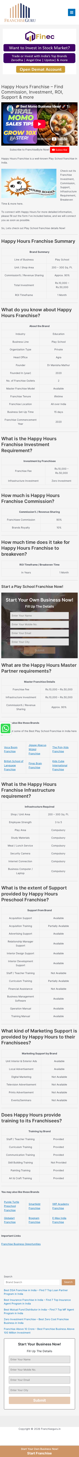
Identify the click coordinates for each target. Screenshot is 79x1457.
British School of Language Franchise (13, 765)
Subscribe (61, 149)
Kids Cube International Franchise (59, 765)
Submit (39, 650)
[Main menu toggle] (72, 12)
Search (8, 1276)
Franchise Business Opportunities (21, 1244)
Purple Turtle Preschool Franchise (11, 1206)
